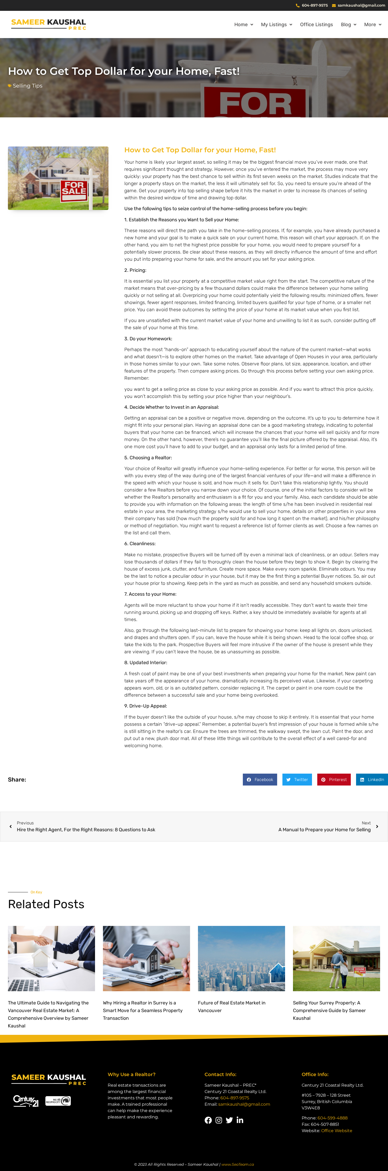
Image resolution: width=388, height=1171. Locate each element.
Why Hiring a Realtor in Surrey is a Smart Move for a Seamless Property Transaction (143, 1010)
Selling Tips (27, 85)
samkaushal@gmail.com (244, 1104)
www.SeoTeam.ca (237, 1164)
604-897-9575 (234, 1097)
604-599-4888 (333, 1118)
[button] (260, 780)
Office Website (336, 1130)
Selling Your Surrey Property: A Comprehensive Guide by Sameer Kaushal (329, 1010)
